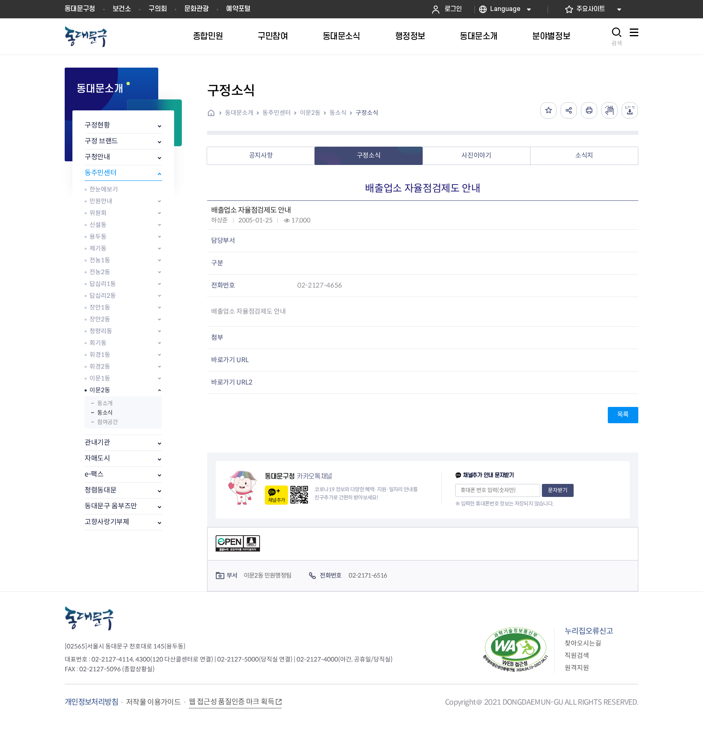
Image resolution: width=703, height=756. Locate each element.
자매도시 (97, 458)
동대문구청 (80, 9)
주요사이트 (590, 9)
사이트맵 (633, 37)
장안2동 (100, 319)
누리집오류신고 (589, 631)
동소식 (105, 412)
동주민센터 (100, 173)
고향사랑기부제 (107, 522)
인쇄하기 (589, 110)
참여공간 (107, 422)
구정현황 (97, 125)
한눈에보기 (104, 189)
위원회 (98, 213)
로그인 (453, 9)
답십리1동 (103, 284)
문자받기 (558, 490)
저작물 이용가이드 (153, 702)
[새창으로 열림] (609, 110)
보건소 (122, 9)
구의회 (157, 9)
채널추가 (276, 500)
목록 (623, 414)
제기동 (98, 248)
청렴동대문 (100, 490)
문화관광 (196, 9)
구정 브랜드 (101, 141)
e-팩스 (94, 474)
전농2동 (100, 272)
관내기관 (97, 442)
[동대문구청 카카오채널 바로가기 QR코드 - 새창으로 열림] (299, 495)
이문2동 (100, 390)
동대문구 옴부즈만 (111, 506)
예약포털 (238, 9)
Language (505, 9)
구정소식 (367, 112)
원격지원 (577, 668)
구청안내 (97, 157)
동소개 (105, 403)
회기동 (98, 343)
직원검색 (577, 655)
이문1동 (100, 378)
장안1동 (100, 307)
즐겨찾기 (548, 110)
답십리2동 (103, 295)
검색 (616, 43)
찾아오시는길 (583, 643)
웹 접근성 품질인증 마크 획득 (231, 701)
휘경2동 (100, 366)
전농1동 (100, 260)
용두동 (98, 236)
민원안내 (101, 201)
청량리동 (101, 331)
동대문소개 (239, 112)
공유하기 (569, 110)
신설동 (98, 225)
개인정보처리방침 (91, 702)
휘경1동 (100, 354)
